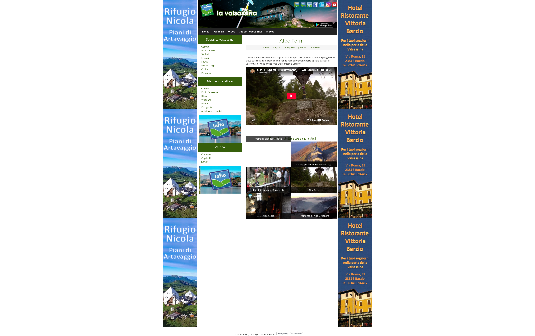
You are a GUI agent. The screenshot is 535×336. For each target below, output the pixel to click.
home (266, 47)
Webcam (218, 31)
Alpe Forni (314, 47)
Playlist (276, 47)
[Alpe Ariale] (268, 205)
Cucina (204, 69)
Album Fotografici (250, 31)
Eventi (204, 103)
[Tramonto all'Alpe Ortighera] (314, 205)
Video (231, 31)
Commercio (207, 154)
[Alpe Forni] (314, 180)
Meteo (270, 31)
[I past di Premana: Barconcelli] (268, 179)
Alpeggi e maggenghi (294, 47)
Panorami (206, 73)
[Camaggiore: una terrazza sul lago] (314, 154)
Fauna (204, 62)
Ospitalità (206, 158)
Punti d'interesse (209, 50)
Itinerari (205, 58)
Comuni (205, 46)
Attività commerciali (211, 111)
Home (205, 31)
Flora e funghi (208, 65)
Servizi (204, 162)
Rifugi (204, 96)
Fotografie (206, 107)
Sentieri (205, 54)
